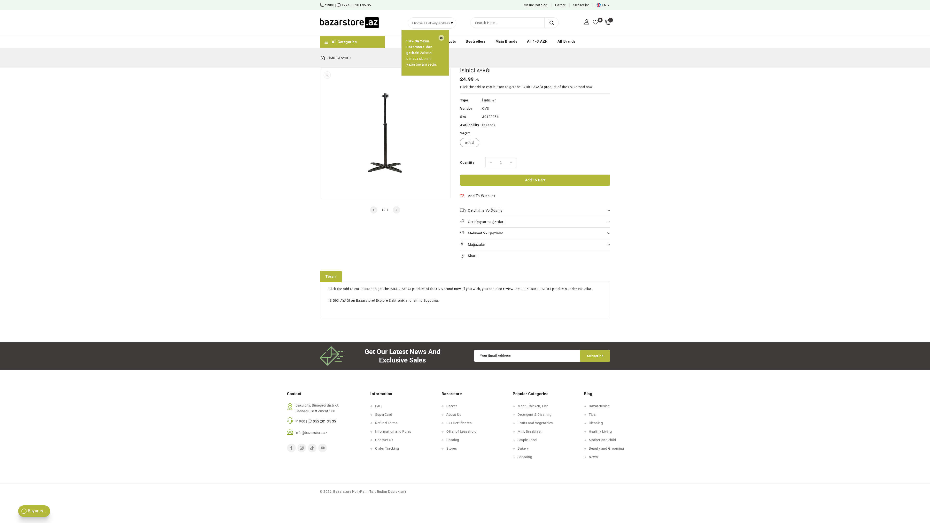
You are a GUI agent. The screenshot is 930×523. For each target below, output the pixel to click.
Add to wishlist (481, 196)
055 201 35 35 (324, 421)
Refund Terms (386, 423)
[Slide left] (373, 210)
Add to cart (535, 180)
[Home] (324, 58)
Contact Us (384, 440)
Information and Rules (393, 431)
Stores (451, 448)
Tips (592, 414)
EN (604, 5)
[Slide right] (396, 210)
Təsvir (331, 276)
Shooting (525, 457)
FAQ (378, 406)
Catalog (452, 440)
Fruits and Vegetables (535, 423)
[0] (595, 22)
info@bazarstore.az (311, 433)
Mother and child (602, 440)
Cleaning (596, 423)
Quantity (467, 162)
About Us (453, 414)
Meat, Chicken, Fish (533, 406)
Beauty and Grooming (606, 448)
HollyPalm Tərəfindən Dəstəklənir (379, 491)
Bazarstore (342, 491)
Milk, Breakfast (530, 431)
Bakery (523, 448)
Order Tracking (387, 448)
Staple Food (527, 440)
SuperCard (383, 414)
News (593, 457)
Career (560, 5)
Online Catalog (536, 5)
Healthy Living (600, 431)
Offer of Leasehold (461, 431)
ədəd (469, 143)
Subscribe (581, 5)
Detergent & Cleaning (534, 414)
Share (472, 256)
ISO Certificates (459, 423)
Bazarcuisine (599, 406)
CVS (485, 108)
